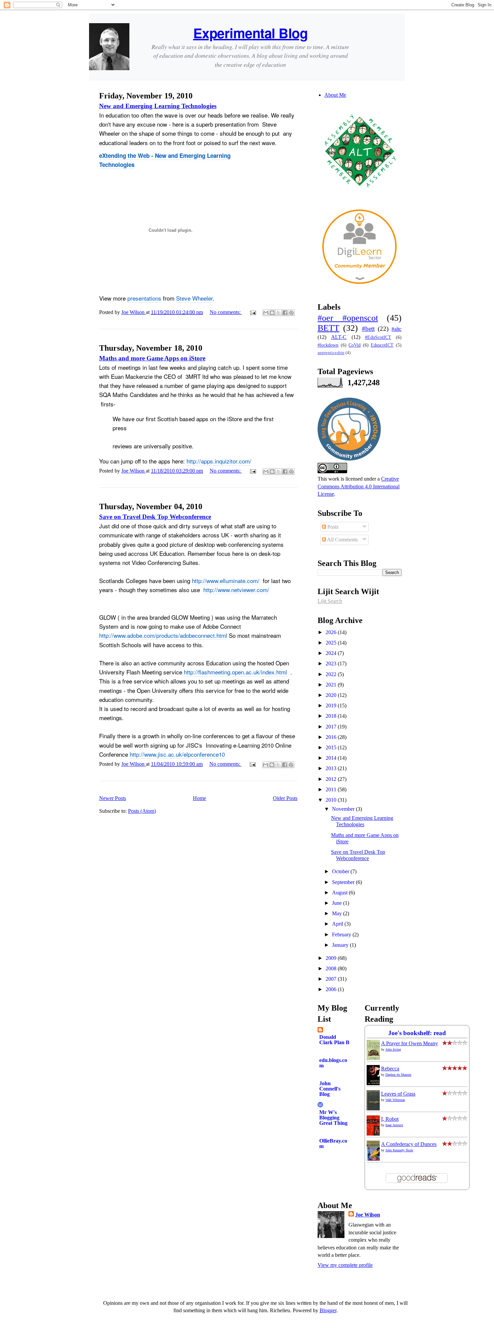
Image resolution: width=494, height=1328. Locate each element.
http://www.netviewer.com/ (236, 589)
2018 (332, 716)
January (341, 945)
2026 (332, 632)
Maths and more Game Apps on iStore (152, 358)
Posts (332, 527)
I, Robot (390, 1119)
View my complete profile (345, 1265)
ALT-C (338, 337)
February (342, 934)
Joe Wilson (367, 1215)
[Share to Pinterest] (291, 312)
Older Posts (285, 798)
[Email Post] (252, 312)
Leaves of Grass (398, 1094)
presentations (144, 298)
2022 (332, 674)
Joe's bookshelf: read (417, 1032)
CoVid (354, 345)
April (338, 924)
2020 (332, 695)
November (344, 809)
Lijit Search (330, 601)
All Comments (342, 539)
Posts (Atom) (142, 811)
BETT (328, 328)
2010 (332, 800)
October (341, 871)
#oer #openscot (348, 318)
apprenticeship (331, 352)
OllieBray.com (333, 1143)
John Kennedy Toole (399, 1150)
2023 (332, 663)
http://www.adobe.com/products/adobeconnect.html (163, 635)
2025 (332, 643)
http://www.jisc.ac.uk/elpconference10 (177, 754)
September (344, 882)
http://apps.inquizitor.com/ (219, 461)
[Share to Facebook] (285, 312)
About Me (335, 95)
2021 (332, 685)
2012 (332, 779)
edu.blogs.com (333, 1062)
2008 (332, 968)
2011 (332, 789)
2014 (332, 758)
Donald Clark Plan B (334, 1039)
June (337, 903)
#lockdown (328, 345)
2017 (332, 726)
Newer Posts (112, 798)
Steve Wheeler (194, 298)
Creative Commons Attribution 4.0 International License (359, 486)
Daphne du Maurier (398, 1074)
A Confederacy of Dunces (409, 1144)
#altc (397, 329)
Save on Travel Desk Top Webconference (155, 516)
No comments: (226, 312)
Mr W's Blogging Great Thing (333, 1117)
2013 (332, 768)
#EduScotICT (378, 337)
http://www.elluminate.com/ (225, 580)
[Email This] (265, 312)
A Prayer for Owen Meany (409, 1043)
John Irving (393, 1049)
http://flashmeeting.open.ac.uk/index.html (235, 672)
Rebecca (390, 1068)
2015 (332, 747)
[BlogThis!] (272, 312)
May (337, 913)
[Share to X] (278, 312)
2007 (332, 979)
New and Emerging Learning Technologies (157, 105)
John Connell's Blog (329, 1088)
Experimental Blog (250, 32)
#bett (368, 328)
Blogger (328, 1310)
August (340, 892)
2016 (332, 737)
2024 (332, 653)
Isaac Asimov (394, 1125)
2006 (332, 989)
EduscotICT (382, 345)
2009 (332, 958)
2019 (332, 705)
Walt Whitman (395, 1100)
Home (199, 798)
